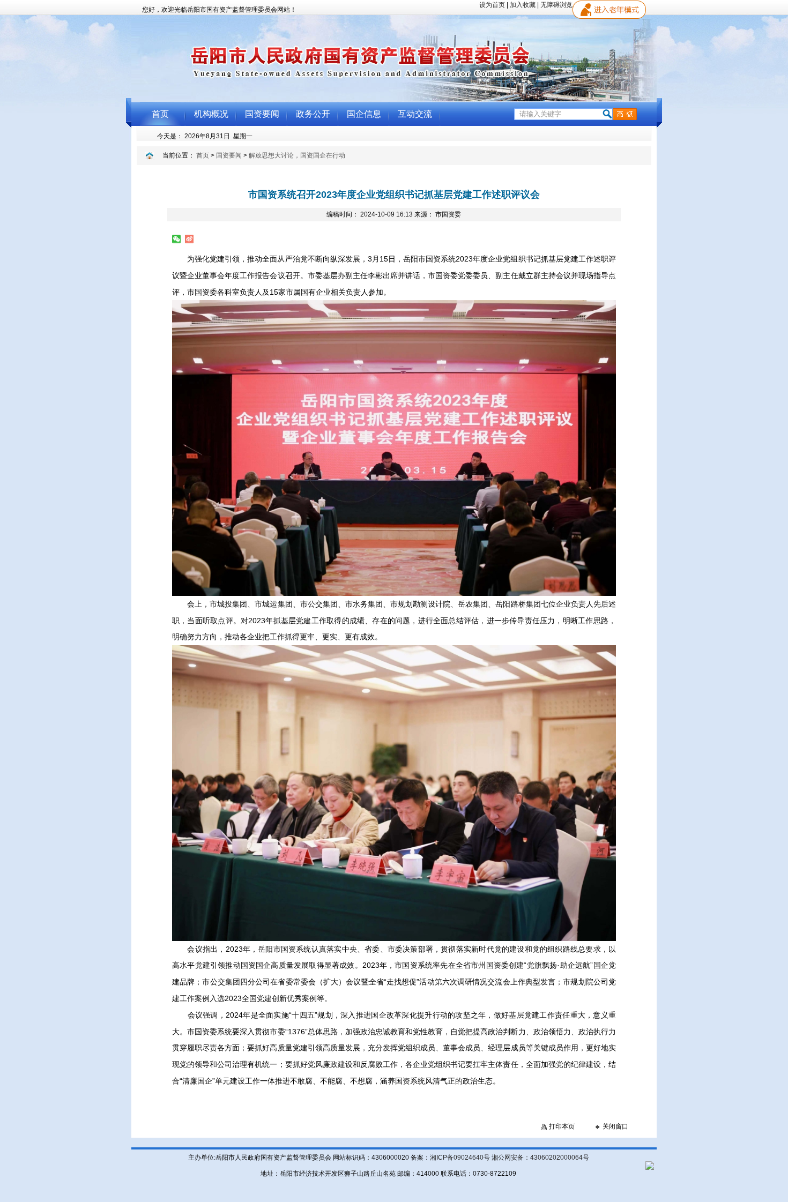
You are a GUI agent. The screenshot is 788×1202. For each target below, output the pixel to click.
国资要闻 (229, 155)
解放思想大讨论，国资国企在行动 (297, 155)
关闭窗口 (615, 1126)
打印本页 (562, 1126)
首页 (202, 155)
